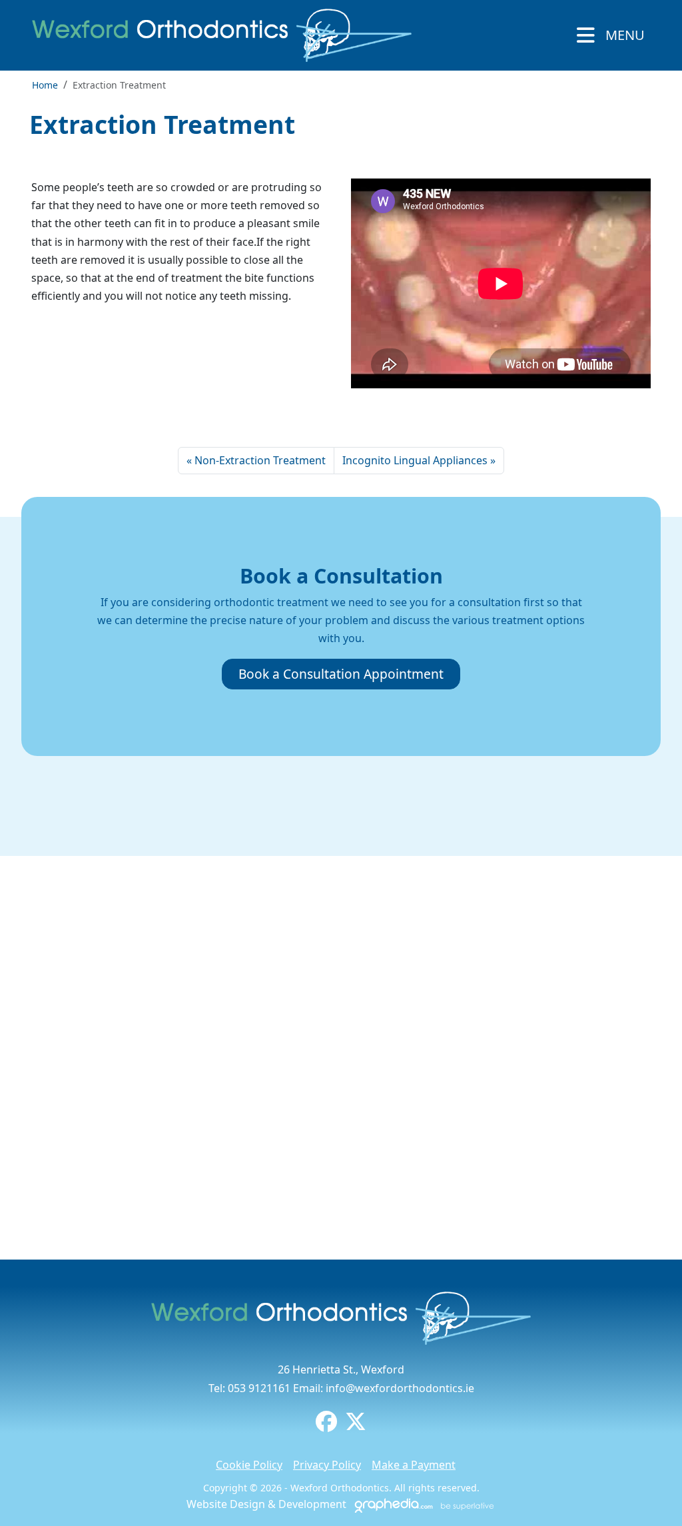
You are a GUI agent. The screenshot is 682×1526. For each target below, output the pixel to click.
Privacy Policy (327, 1464)
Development (312, 1504)
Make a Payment (414, 1464)
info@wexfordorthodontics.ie (400, 1388)
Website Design (225, 1504)
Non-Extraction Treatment (260, 460)
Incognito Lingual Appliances (415, 460)
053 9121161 (259, 1388)
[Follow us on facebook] (326, 1425)
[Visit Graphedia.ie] (422, 1504)
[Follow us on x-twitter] (355, 1425)
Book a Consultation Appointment (341, 674)
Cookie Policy (249, 1464)
